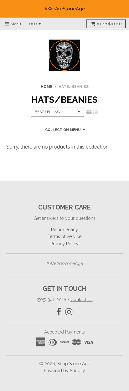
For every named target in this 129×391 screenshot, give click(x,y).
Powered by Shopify (64, 370)
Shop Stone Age (73, 363)
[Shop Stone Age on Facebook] (58, 312)
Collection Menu (63, 130)
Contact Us (81, 299)
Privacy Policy (64, 243)
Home (47, 86)
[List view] (95, 112)
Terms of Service (64, 236)
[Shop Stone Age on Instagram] (69, 312)
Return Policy (64, 229)
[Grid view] (88, 112)
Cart (109, 24)
